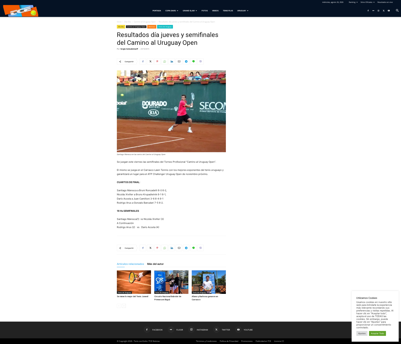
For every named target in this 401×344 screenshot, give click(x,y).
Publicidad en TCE (263, 341)
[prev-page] (119, 306)
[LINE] (193, 61)
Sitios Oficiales (366, 2)
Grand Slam (189, 11)
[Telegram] (186, 61)
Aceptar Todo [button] (377, 333)
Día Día (127, 21)
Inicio (119, 21)
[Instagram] (378, 10)
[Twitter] (383, 10)
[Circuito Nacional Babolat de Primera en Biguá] (171, 282)
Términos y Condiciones (206, 341)
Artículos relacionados (130, 263)
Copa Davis (170, 11)
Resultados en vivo (385, 2)
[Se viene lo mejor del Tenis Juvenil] (134, 282)
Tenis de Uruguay (165, 27)
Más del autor (155, 263)
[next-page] (124, 306)
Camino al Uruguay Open (145, 21)
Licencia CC (279, 341)
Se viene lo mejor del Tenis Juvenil (132, 296)
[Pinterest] (157, 61)
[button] (397, 10)
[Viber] (200, 61)
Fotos (205, 11)
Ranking (352, 2)
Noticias (152, 27)
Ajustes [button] (362, 333)
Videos (215, 11)
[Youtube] (388, 10)
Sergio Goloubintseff (129, 49)
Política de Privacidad (229, 341)
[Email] (179, 61)
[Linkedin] (172, 61)
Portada (157, 11)
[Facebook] (368, 10)
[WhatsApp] (164, 61)
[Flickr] (373, 10)
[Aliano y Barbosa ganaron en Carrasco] (209, 282)
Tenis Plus (228, 11)
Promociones (247, 341)
